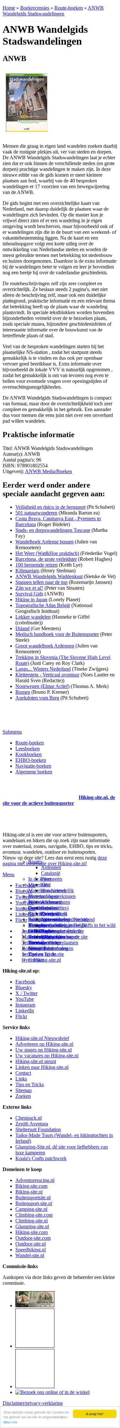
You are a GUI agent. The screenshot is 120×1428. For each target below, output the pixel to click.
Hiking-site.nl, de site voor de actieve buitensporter (59, 800)
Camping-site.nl (31, 1209)
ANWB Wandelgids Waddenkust (49, 576)
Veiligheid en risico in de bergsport (50, 507)
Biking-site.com (31, 1186)
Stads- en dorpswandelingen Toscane (52, 530)
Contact (36, 960)
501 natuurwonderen (36, 513)
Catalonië (50, 873)
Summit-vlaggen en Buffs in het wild (78, 925)
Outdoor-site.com (33, 1238)
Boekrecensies (34, 8)
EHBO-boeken (30, 760)
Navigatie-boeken (33, 766)
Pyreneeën (51, 879)
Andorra (49, 902)
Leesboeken (27, 748)
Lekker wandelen (33, 617)
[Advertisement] (40, 789)
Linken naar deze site (62, 931)
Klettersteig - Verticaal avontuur (47, 674)
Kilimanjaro (27, 570)
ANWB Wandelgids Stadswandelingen (53, 10)
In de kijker (39, 879)
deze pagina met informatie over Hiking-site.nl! (55, 860)
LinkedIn (24, 1010)
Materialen (39, 884)
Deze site (37, 908)
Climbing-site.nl (31, 1220)
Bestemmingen (43, 896)
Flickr (21, 920)
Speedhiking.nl (30, 1249)
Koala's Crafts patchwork (41, 1158)
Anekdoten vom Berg (37, 698)
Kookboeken (28, 754)
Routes (35, 861)
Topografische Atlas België (42, 605)
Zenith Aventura (31, 1123)
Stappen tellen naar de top (41, 582)
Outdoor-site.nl (30, 1244)
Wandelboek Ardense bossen (44, 541)
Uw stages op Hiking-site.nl (43, 1050)
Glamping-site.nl (32, 1226)
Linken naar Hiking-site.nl (41, 1067)
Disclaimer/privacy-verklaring (33, 1403)
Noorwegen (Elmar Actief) (42, 686)
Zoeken (23, 1096)
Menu (8, 874)
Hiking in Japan (31, 599)
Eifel (46, 884)
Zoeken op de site (46, 954)
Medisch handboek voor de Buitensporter (57, 634)
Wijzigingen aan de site (64, 936)
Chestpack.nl (28, 1118)
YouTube (24, 999)
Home (9, 8)
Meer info (10, 1422)
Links (21, 1078)
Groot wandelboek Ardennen (44, 645)
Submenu (12, 732)
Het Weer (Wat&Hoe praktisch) (47, 553)
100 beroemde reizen (36, 565)
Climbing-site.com (33, 1215)
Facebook (25, 885)
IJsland (22, 628)
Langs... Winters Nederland (43, 669)
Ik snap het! (94, 1413)
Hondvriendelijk (57, 890)
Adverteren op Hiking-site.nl (44, 1044)
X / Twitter (26, 993)
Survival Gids (29, 593)
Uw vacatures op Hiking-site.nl (46, 1055)
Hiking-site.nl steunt (35, 1061)
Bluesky (23, 987)
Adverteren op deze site (65, 919)
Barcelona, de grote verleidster (46, 559)
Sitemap (36, 942)
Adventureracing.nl (34, 1180)
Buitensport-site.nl (33, 1203)
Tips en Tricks (29, 1084)
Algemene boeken (33, 771)
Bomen (22, 692)
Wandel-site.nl (29, 1255)
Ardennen (51, 867)
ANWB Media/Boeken (48, 471)
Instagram (25, 908)
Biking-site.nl (29, 1191)
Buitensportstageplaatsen (53, 942)
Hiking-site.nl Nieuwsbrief (42, 1038)
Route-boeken (68, 8)
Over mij (50, 913)
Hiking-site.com (31, 1232)
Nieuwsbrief (40, 948)
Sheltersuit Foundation (38, 1129)
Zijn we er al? (29, 588)
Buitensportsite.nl (33, 1197)
